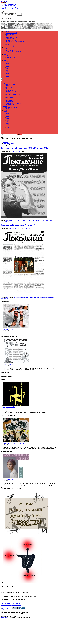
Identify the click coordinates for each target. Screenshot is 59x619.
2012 (7, 64)
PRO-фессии (10, 34)
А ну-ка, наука (10, 38)
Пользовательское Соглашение (10, 603)
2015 (7, 69)
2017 (7, 71)
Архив (5, 60)
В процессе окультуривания (15, 41)
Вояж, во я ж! (10, 36)
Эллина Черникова (9, 479)
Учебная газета (10, 57)
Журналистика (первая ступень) (13, 443)
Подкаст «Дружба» (9, 407)
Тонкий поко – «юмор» (13, 51)
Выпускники (10, 50)
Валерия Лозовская (36, 220)
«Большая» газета (12, 56)
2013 (7, 66)
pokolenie (29, 228)
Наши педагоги (8, 329)
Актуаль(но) (10, 46)
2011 (7, 63)
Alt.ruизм (9, 44)
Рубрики (6, 31)
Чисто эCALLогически (13, 43)
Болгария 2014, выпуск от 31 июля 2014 (18, 225)
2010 (7, 61)
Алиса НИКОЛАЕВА (24, 220)
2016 (7, 70)
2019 (7, 74)
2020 (7, 76)
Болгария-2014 (27, 297)
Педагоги (9, 48)
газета (43, 220)
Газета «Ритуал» (8, 364)
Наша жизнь (10, 53)
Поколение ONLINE (6, 18)
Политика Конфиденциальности (11, 605)
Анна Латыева (18, 297)
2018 (7, 73)
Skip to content (5, 1)
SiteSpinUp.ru (4, 617)
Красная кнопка (11, 40)
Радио (5, 58)
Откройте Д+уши (11, 37)
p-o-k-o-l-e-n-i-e (30, 151)
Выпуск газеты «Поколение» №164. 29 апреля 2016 (24, 148)
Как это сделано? (11, 33)
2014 (7, 67)
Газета (5, 54)
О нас (5, 47)
